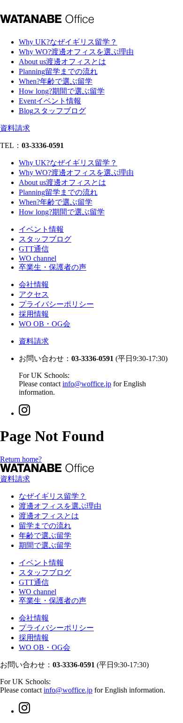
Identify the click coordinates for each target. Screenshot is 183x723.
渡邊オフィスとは (49, 516)
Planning (58, 71)
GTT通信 (34, 249)
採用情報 (34, 314)
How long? (62, 91)
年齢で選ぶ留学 (45, 535)
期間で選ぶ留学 (45, 545)
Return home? (21, 459)
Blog (52, 111)
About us (62, 62)
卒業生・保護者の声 (52, 267)
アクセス (34, 294)
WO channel (37, 258)
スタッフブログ (45, 239)
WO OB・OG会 (44, 324)
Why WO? (76, 52)
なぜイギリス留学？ (52, 496)
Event (50, 101)
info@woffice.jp (86, 384)
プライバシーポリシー (56, 304)
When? (55, 81)
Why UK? (68, 42)
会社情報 (34, 284)
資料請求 (15, 128)
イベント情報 (41, 229)
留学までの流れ (45, 526)
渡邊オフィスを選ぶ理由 (60, 506)
